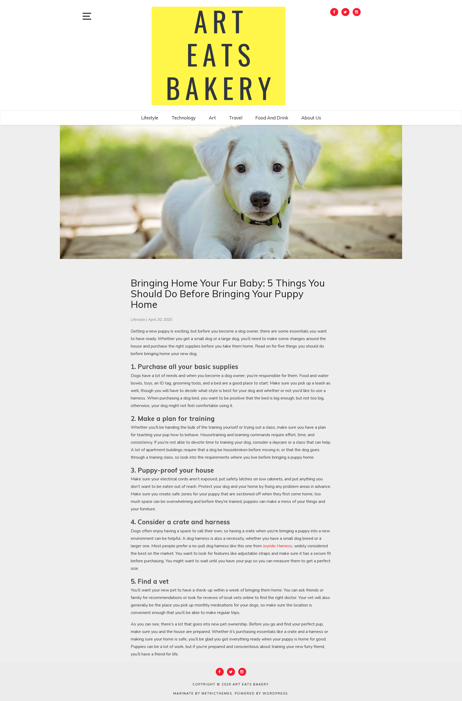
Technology (183, 117)
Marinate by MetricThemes (202, 693)
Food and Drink (271, 117)
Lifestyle (149, 117)
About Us (311, 117)
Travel (235, 117)
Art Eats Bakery (250, 684)
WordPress (275, 693)
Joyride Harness (277, 546)
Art (212, 117)
